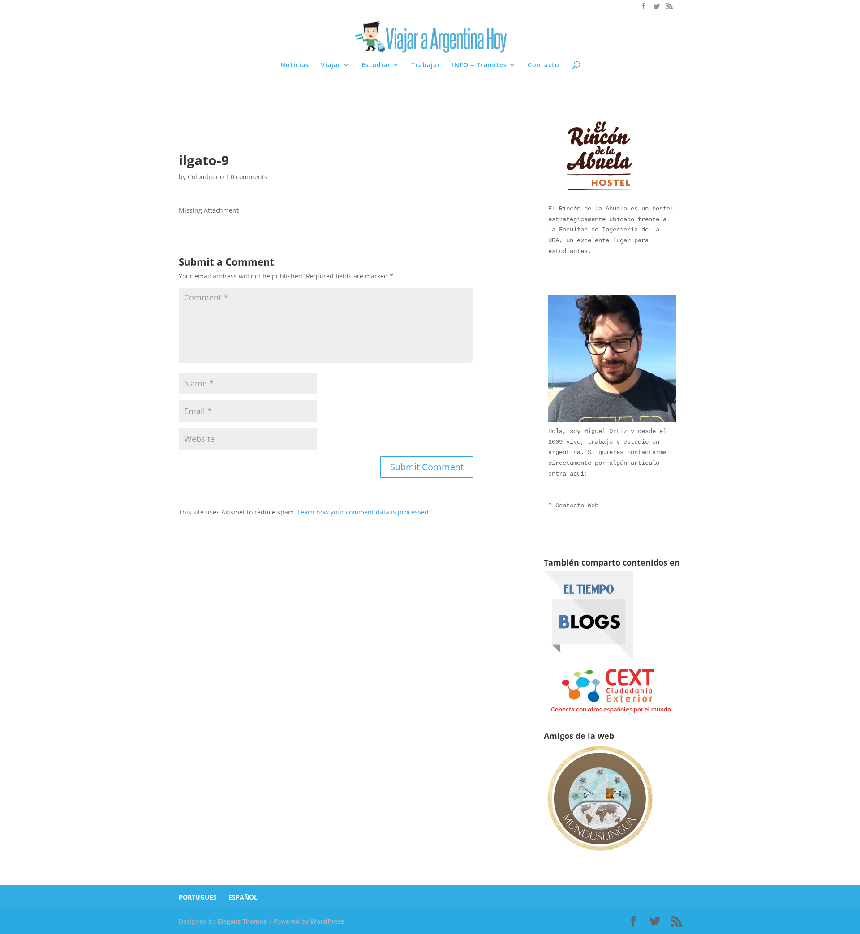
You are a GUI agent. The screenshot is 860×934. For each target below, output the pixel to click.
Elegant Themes (242, 921)
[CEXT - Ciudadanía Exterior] (611, 713)
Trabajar (425, 65)
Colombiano (206, 176)
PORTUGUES (198, 897)
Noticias (294, 65)
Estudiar (376, 65)
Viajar (331, 65)
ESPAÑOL (243, 897)
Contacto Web (576, 505)
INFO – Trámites (479, 65)
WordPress (327, 921)
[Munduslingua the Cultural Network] (600, 853)
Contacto (543, 65)
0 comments (249, 176)
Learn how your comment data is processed (363, 512)
